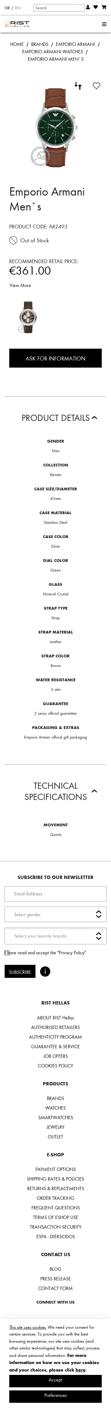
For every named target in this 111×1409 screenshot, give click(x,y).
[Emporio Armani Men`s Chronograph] (28, 317)
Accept (55, 1379)
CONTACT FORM (55, 1288)
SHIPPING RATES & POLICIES (55, 1179)
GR (7, 8)
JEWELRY (55, 1127)
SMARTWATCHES (55, 1117)
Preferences (55, 1395)
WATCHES (55, 1108)
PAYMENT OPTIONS (55, 1169)
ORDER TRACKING (55, 1198)
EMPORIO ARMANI (75, 44)
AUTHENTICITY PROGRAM (55, 1037)
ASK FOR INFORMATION (55, 358)
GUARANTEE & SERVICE (55, 1046)
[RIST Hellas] (17, 24)
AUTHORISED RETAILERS (55, 1027)
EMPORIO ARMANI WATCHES (52, 51)
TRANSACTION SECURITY (55, 1227)
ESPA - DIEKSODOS (55, 1236)
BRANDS (39, 44)
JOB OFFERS (55, 1056)
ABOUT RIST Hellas (55, 1017)
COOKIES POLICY (55, 1065)
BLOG (55, 1269)
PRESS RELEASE (55, 1278)
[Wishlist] (96, 85)
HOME (17, 44)
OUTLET (55, 1136)
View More (20, 285)
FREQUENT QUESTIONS (55, 1207)
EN (18, 8)
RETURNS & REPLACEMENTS (55, 1188)
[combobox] (58, 8)
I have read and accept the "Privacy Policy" (45, 952)
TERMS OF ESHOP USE (55, 1217)
